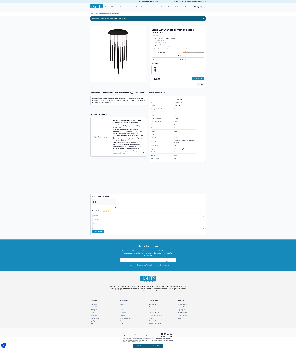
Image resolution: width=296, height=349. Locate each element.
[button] (4, 345)
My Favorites (152, 310)
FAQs (121, 310)
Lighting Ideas (182, 310)
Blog (179, 318)
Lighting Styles (182, 307)
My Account (152, 304)
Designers (169, 7)
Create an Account (154, 307)
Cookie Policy (138, 341)
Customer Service (154, 321)
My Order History (154, 312)
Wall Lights (93, 310)
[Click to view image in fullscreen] (118, 54)
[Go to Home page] (96, 6)
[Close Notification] (203, 18)
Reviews (122, 324)
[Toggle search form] (195, 7)
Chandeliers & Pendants (125, 7)
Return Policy (123, 312)
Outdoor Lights (94, 318)
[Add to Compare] (202, 84)
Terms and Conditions (126, 318)
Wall (142, 7)
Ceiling (136, 7)
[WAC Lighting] (100, 137)
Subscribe (172, 260)
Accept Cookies (140, 345)
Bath (106, 7)
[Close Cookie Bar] (294, 339)
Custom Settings (156, 345)
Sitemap (122, 321)
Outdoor (155, 7)
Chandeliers (93, 304)
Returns (151, 318)
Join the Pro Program (155, 324)
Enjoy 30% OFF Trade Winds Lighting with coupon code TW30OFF (109, 18)
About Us (122, 304)
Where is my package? (155, 315)
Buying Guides (182, 315)
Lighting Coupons (95, 321)
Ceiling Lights (94, 307)
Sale (162, 7)
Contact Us (123, 307)
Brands (184, 7)
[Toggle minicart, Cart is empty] (204, 7)
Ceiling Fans (114, 7)
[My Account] (198, 7)
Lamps (148, 7)
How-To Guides (182, 312)
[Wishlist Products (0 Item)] (201, 7)
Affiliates (122, 315)
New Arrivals (177, 7)
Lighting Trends (182, 304)
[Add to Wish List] (198, 84)
